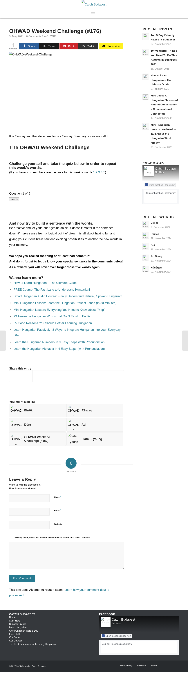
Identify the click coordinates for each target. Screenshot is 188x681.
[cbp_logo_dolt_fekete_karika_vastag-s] (94, 4)
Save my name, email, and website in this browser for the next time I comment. (52, 537)
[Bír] (3, 341)
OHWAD (51, 36)
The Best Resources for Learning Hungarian (32, 644)
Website (58, 524)
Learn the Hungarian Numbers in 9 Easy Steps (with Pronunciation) (60, 342)
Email (57, 510)
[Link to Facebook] (165, 4)
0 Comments (33, 36)
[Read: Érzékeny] (145, 258)
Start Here (14, 620)
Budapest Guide (17, 624)
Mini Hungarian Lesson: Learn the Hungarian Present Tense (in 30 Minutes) (65, 303)
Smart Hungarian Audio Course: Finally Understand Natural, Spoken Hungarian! (68, 296)
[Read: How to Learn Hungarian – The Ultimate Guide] (145, 77)
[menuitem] (97, 13)
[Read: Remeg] (145, 235)
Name (57, 497)
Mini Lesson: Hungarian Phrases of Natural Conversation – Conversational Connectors (164, 104)
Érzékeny (156, 256)
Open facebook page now (162, 185)
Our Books (15, 637)
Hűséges (156, 267)
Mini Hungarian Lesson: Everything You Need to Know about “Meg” (59, 309)
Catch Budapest (166, 168)
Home (12, 617)
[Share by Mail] (112, 376)
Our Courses (16, 640)
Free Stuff (14, 634)
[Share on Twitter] (43, 376)
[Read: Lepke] (145, 224)
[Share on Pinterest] (66, 376)
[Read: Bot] (145, 246)
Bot (153, 245)
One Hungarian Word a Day (23, 630)
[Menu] (93, 13)
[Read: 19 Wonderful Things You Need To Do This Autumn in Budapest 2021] (145, 52)
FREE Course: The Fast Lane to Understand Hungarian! (52, 289)
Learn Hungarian (17, 627)
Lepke (154, 222)
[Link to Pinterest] (176, 4)
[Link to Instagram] (170, 4)
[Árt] (185, 341)
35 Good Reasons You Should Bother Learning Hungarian (53, 323)
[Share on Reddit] (89, 376)
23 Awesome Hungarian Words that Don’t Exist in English (53, 316)
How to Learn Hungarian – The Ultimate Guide (45, 283)
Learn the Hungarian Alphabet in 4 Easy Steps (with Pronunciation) (59, 348)
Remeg (155, 233)
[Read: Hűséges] (145, 269)
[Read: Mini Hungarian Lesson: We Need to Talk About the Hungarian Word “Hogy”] (145, 126)
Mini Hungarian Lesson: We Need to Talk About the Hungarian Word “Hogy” (163, 133)
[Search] (97, 13)
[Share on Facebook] (20, 376)
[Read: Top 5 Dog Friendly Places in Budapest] (145, 36)
